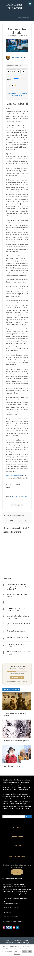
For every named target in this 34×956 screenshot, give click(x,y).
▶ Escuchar (11, 71)
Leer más (17, 954)
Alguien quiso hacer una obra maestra (17, 595)
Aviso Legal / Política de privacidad (12, 921)
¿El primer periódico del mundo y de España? (18, 624)
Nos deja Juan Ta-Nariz (12, 766)
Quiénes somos (17, 836)
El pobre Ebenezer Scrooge (16, 631)
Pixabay (24, 496)
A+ (9, 85)
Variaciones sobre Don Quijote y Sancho (15, 714)
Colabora (17, 845)
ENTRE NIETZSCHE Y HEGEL (18, 637)
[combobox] (17, 816)
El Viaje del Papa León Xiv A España (17, 645)
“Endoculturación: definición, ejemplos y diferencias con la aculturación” (17, 586)
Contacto (17, 827)
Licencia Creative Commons (10, 908)
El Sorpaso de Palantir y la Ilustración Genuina (16, 609)
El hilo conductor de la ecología (15, 515)
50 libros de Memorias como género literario (19, 653)
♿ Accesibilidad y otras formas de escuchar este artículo (17, 94)
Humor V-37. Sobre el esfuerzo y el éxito (16, 521)
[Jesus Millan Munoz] (8, 59)
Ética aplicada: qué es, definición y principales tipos (18, 617)
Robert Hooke (11, 602)
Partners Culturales (17, 856)
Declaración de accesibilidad (10, 917)
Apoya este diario (17, 677)
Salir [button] (30, 951)
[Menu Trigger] (30, 3)
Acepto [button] (24, 951)
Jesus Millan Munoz (18, 57)
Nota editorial (6, 912)
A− (12, 85)
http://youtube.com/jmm (13, 476)
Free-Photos (15, 496)
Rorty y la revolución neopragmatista (16, 741)
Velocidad (10, 79)
